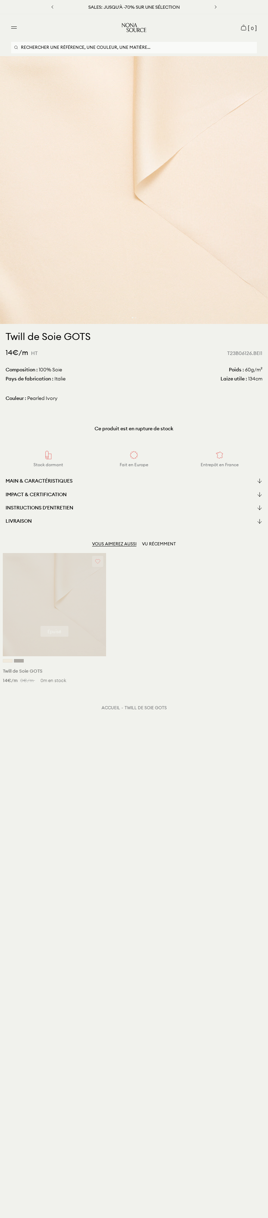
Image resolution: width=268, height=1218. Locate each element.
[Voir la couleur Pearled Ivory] (8, 661)
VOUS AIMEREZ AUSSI (114, 543)
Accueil (111, 707)
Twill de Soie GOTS (146, 707)
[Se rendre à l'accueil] (134, 27)
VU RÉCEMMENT (159, 543)
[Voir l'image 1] (132, 317)
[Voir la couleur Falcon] (19, 661)
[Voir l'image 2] (135, 317)
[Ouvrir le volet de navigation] (14, 27)
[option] (134, 190)
